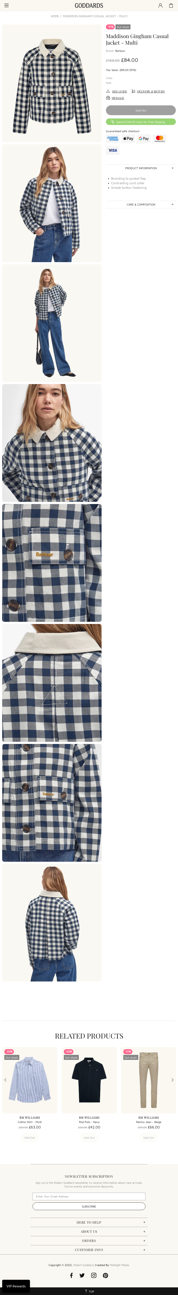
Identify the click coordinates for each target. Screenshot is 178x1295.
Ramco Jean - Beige (148, 1122)
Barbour (120, 50)
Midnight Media (119, 1265)
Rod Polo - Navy (89, 1122)
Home (55, 16)
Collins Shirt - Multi (30, 1122)
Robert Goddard (89, 5)
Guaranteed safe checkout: (123, 131)
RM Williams (30, 1117)
